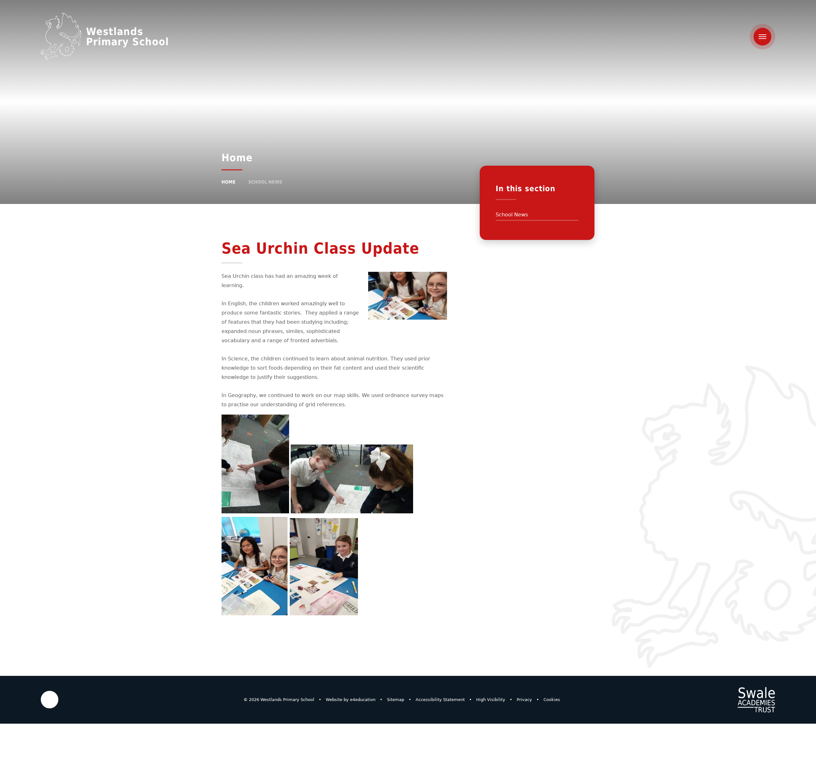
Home (229, 181)
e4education (362, 699)
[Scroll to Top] (49, 699)
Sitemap (395, 699)
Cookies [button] (551, 699)
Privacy (524, 699)
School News (265, 181)
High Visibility (490, 699)
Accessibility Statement (440, 699)
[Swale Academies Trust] (756, 700)
